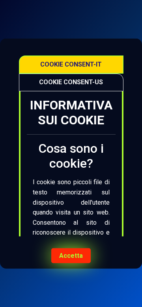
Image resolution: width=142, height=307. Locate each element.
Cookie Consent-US (71, 82)
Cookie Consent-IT (71, 64)
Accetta (71, 255)
